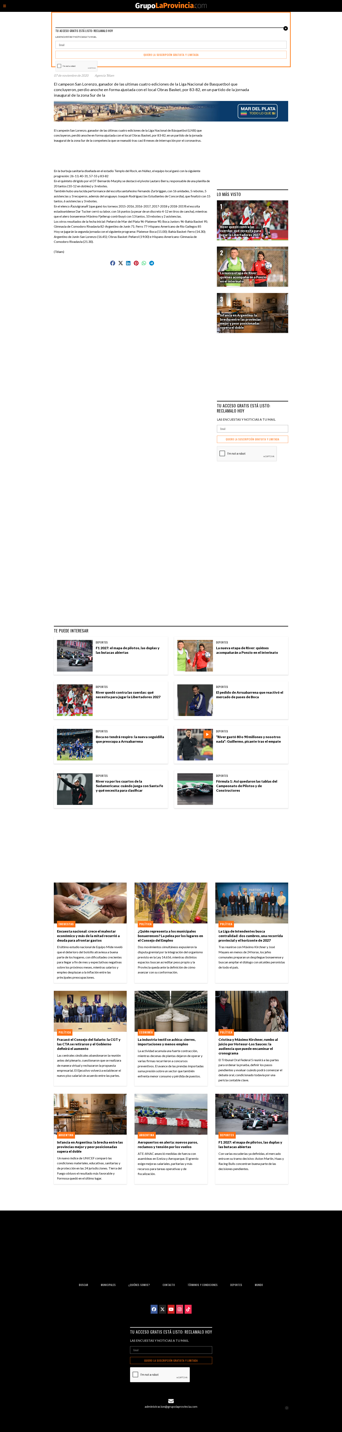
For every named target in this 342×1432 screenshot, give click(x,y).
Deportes (102, 642)
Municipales (108, 1285)
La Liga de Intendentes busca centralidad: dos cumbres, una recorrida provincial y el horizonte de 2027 (250, 935)
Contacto (169, 1285)
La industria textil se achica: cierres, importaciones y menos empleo (167, 1041)
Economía (146, 1032)
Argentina (66, 1135)
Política (145, 924)
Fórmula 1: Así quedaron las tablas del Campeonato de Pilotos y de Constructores (246, 785)
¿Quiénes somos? (139, 1285)
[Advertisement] (134, 152)
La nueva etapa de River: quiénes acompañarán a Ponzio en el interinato (247, 650)
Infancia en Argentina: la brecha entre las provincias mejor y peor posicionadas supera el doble (90, 1146)
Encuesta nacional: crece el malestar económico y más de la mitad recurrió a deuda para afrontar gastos (88, 935)
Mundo (259, 1285)
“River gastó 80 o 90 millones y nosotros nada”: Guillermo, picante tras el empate (248, 739)
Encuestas (66, 924)
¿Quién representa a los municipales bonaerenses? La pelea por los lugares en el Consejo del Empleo (170, 935)
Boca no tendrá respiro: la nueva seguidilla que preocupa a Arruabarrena (130, 739)
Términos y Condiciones (203, 1285)
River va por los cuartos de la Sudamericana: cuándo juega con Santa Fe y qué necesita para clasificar (129, 785)
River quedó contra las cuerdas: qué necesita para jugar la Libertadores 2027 (128, 694)
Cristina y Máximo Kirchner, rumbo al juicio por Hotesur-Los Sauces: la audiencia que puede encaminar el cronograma (248, 1046)
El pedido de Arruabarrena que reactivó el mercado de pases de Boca (249, 694)
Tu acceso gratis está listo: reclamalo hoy (243, 408)
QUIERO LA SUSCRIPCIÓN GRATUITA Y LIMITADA (252, 439)
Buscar (83, 1285)
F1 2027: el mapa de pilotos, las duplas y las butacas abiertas (128, 650)
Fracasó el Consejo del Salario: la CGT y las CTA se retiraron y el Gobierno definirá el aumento (89, 1044)
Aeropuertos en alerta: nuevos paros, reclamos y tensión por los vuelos (168, 1144)
